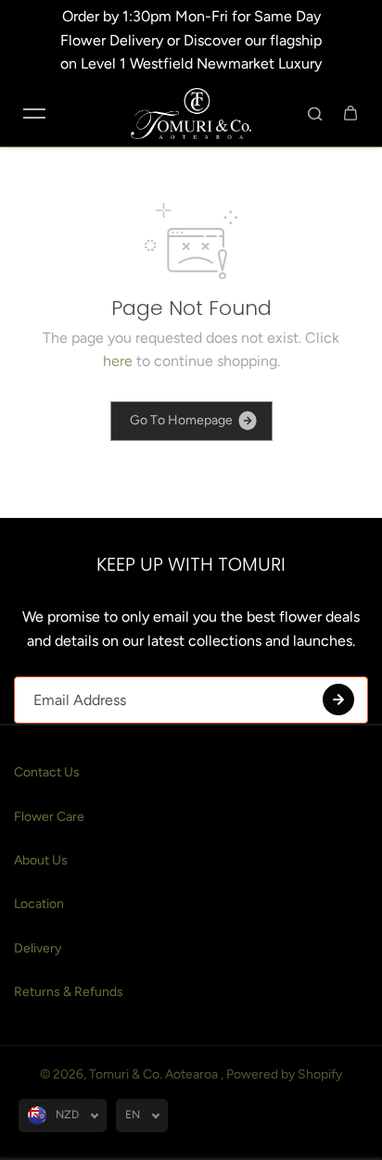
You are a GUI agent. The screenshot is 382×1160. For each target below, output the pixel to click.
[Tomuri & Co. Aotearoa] (191, 113)
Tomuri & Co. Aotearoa (155, 1074)
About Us (41, 860)
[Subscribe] (338, 699)
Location (39, 904)
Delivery (37, 948)
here (118, 361)
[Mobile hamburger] (34, 113)
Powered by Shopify (284, 1074)
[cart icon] (350, 113)
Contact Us (47, 772)
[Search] (315, 113)
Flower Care (49, 817)
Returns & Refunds (68, 992)
